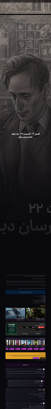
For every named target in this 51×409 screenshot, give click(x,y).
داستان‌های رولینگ (17, 1)
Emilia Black (39, 389)
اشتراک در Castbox (22, 327)
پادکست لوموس (32, 1)
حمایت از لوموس (42, 358)
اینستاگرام (22, 288)
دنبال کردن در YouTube (41, 327)
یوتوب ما (22, 1)
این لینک (15, 282)
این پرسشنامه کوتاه (21, 284)
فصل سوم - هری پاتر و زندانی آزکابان (41, 360)
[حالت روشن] (47, 1)
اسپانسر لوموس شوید (36, 358)
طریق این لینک (18, 281)
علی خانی (41, 298)
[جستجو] (49, 1)
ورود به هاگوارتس (12, 1)
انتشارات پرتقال (43, 278)
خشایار (41, 296)
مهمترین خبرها (36, 360)
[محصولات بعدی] (6, 344)
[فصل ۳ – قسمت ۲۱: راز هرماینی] (15, 313)
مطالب (26, 1)
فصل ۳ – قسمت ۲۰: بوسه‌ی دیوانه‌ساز (40, 319)
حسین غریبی (41, 297)
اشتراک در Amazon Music (41, 329)
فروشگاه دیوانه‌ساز (37, 1)
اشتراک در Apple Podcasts (35, 327)
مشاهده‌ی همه (8, 338)
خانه (40, 1)
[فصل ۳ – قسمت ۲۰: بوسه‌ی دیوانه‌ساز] (35, 313)
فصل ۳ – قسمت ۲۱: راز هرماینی (20, 319)
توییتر (25, 288)
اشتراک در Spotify (29, 327)
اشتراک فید (35, 329)
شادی (39, 296)
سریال (28, 1)
